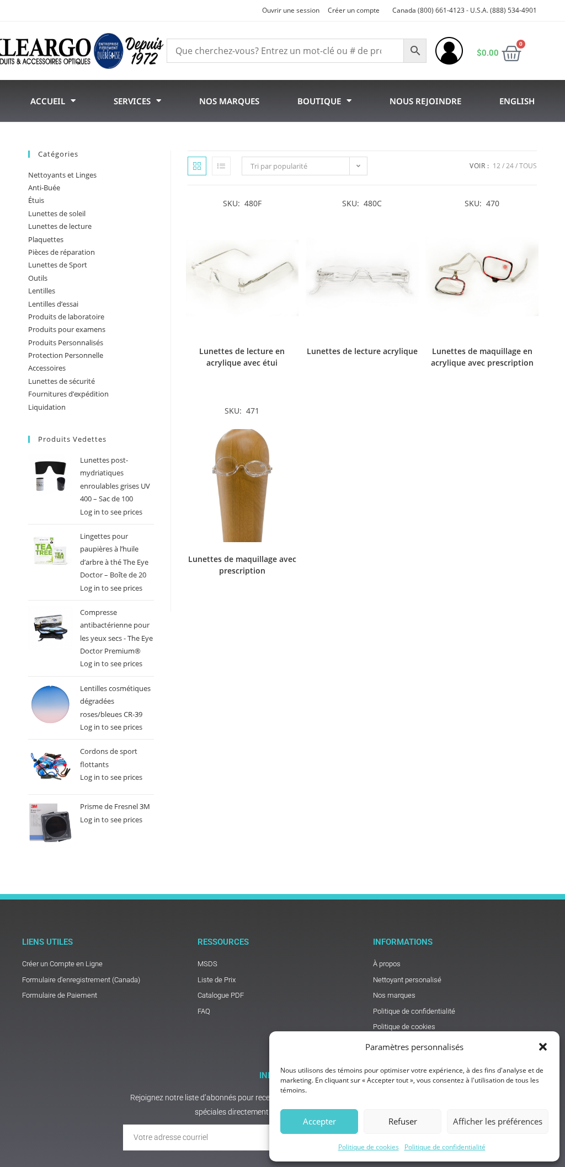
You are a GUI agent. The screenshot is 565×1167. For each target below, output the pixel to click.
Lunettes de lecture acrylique (362, 351)
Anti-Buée (44, 187)
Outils (37, 278)
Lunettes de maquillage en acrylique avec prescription (482, 357)
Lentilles (41, 291)
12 (496, 165)
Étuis (36, 200)
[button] (542, 1046)
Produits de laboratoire (66, 317)
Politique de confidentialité (445, 1147)
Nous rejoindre (425, 100)
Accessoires (47, 368)
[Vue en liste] (221, 166)
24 (510, 165)
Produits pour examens (66, 329)
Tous (528, 165)
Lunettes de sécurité (61, 381)
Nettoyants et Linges (62, 175)
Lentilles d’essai (53, 304)
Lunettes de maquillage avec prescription (242, 565)
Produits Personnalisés (65, 342)
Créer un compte (354, 10)
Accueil (47, 100)
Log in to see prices (111, 512)
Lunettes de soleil (57, 213)
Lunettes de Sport (57, 265)
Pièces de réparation (61, 252)
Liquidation (47, 407)
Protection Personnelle (65, 355)
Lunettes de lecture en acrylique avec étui (242, 357)
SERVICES (132, 100)
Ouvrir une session (290, 10)
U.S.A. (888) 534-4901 (503, 10)
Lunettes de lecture (60, 226)
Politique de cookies (368, 1147)
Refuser (402, 1121)
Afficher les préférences (497, 1121)
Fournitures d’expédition (68, 394)
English (517, 100)
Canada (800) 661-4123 (428, 10)
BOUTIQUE (319, 100)
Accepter (319, 1121)
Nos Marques (229, 100)
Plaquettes (45, 239)
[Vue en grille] (197, 166)
